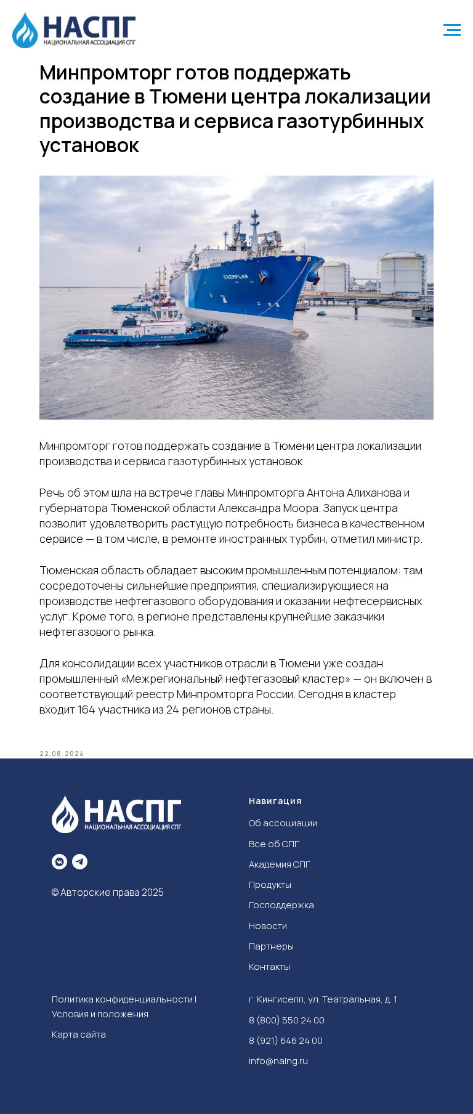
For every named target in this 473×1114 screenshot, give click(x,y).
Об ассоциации (283, 822)
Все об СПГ (274, 843)
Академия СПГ (279, 864)
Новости (268, 925)
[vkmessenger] (59, 861)
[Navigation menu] (452, 30)
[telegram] (79, 861)
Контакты (269, 966)
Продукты (270, 884)
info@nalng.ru (278, 1060)
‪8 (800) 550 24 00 (287, 1020)
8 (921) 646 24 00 (286, 1040)
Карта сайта (79, 1034)
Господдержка (281, 904)
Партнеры (271, 946)
